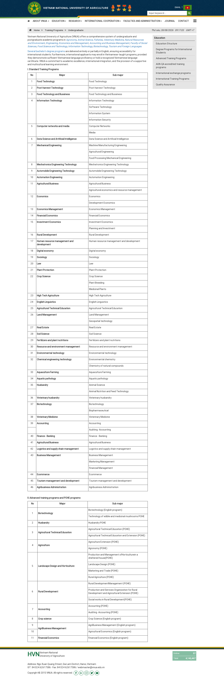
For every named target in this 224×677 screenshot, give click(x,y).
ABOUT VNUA (40, 20)
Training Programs (54, 30)
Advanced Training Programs (171, 58)
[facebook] (76, 672)
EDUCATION (58, 20)
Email (178, 7)
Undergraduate (75, 30)
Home (36, 30)
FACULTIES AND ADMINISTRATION (141, 20)
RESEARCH (74, 20)
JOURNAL (169, 20)
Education (159, 37)
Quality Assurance (165, 84)
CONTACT (183, 20)
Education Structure (166, 43)
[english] (187, 7)
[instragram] (86, 672)
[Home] (80, 7)
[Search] (189, 13)
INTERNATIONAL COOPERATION (102, 20)
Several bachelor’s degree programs (46, 51)
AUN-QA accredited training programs (170, 66)
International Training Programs (172, 78)
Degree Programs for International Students (174, 51)
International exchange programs (173, 73)
